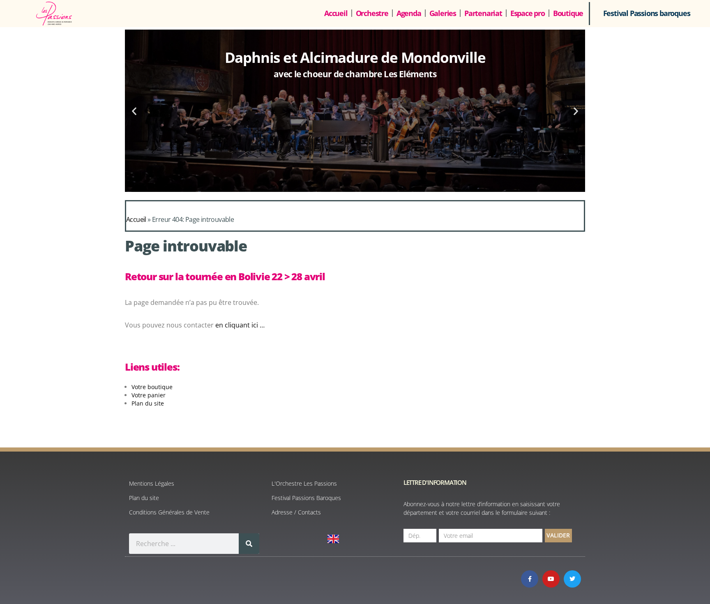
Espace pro (527, 13)
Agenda (408, 13)
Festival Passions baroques (646, 13)
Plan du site (147, 403)
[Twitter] (572, 579)
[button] (134, 111)
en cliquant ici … (240, 325)
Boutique (568, 13)
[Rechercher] (249, 543)
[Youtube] (551, 579)
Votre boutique (152, 387)
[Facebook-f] (529, 579)
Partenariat (483, 13)
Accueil (336, 13)
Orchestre (372, 13)
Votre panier (148, 395)
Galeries (442, 13)
